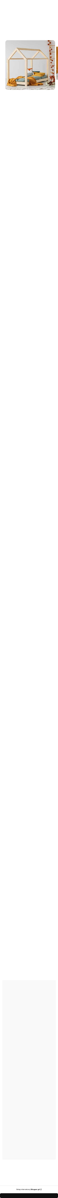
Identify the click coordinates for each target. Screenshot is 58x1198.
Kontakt (8, 1150)
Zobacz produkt (26, 674)
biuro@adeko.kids (16, 753)
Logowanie (10, 1113)
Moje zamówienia (13, 1117)
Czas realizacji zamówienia (17, 1048)
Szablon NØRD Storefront (28, 1188)
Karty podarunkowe (14, 1052)
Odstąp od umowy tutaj (16, 1073)
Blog (7, 1154)
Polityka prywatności (15, 1097)
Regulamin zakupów (14, 1101)
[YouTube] (19, 1034)
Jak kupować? (11, 1085)
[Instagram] (13, 1034)
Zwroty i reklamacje (14, 1069)
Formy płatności (13, 1060)
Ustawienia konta (13, 1126)
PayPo (8, 1089)
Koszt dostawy (12, 1065)
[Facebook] (7, 1034)
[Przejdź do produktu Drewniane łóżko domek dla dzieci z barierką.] (26, 631)
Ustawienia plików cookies (17, 1130)
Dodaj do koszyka (24, 227)
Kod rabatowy (11, 1056)
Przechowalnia (12, 1122)
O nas (7, 1142)
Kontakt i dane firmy (14, 1146)
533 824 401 (13, 749)
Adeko (5, 102)
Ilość (4, 213)
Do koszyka (28, 957)
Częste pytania (12, 1093)
